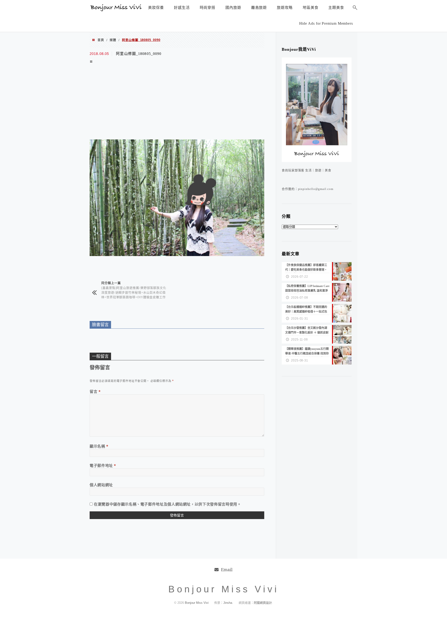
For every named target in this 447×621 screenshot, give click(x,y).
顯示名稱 (99, 446)
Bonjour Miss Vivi (197, 602)
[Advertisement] (177, 102)
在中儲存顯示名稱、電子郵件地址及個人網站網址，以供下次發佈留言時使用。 (167, 504)
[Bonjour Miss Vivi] (116, 10)
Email (227, 569)
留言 (95, 391)
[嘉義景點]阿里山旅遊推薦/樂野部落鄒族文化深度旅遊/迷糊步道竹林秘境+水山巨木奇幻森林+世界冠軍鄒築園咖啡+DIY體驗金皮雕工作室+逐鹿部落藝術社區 (133, 294)
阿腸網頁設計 (263, 602)
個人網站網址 (101, 484)
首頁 (101, 40)
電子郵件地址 (103, 465)
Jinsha (227, 602)
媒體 (113, 40)
